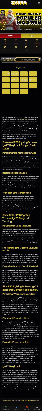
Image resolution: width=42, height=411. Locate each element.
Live (37, 50)
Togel (26, 50)
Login (32, 36)
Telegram (16, 409)
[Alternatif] (21, 109)
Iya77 (20, 157)
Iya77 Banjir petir (26, 120)
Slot (26, 43)
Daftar (10, 36)
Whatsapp (6, 409)
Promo (15, 50)
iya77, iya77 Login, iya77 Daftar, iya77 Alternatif (14, 400)
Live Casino (37, 43)
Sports (5, 50)
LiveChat (26, 409)
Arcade (16, 43)
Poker (5, 43)
